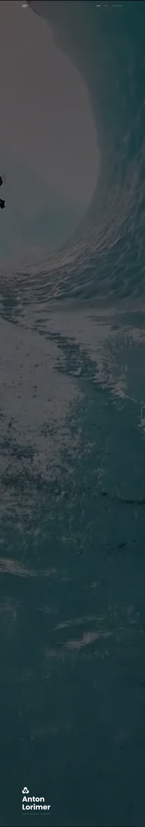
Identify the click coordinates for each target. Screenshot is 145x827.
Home (98, 6)
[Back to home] (25, 6)
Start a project (118, 6)
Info (106, 6)
